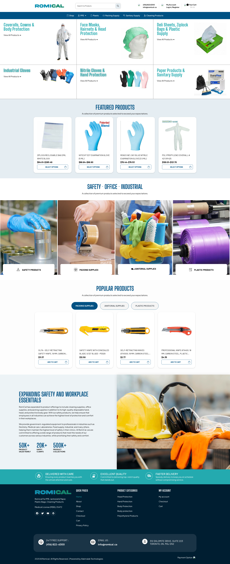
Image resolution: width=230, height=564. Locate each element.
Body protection (124, 511)
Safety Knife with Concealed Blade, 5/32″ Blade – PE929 (94, 352)
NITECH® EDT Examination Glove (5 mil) (94, 157)
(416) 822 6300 (149, 5)
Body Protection (124, 506)
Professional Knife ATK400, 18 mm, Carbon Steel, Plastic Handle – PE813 (176, 352)
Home (79, 496)
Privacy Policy (82, 525)
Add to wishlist (66, 121)
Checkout (80, 516)
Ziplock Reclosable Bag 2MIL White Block (51, 157)
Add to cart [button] (52, 362)
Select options (51, 167)
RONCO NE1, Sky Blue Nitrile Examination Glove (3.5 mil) (134, 157)
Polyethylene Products (127, 516)
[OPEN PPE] (85, 15)
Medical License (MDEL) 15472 (48, 507)
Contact (80, 511)
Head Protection (124, 496)
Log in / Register (172, 7)
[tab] (84, 306)
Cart (78, 520)
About (79, 501)
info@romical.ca (150, 7)
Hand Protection (124, 501)
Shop (78, 506)
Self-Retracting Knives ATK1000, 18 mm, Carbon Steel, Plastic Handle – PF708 (134, 352)
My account (164, 496)
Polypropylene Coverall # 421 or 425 (176, 157)
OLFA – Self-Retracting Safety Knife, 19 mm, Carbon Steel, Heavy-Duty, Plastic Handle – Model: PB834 (52, 352)
